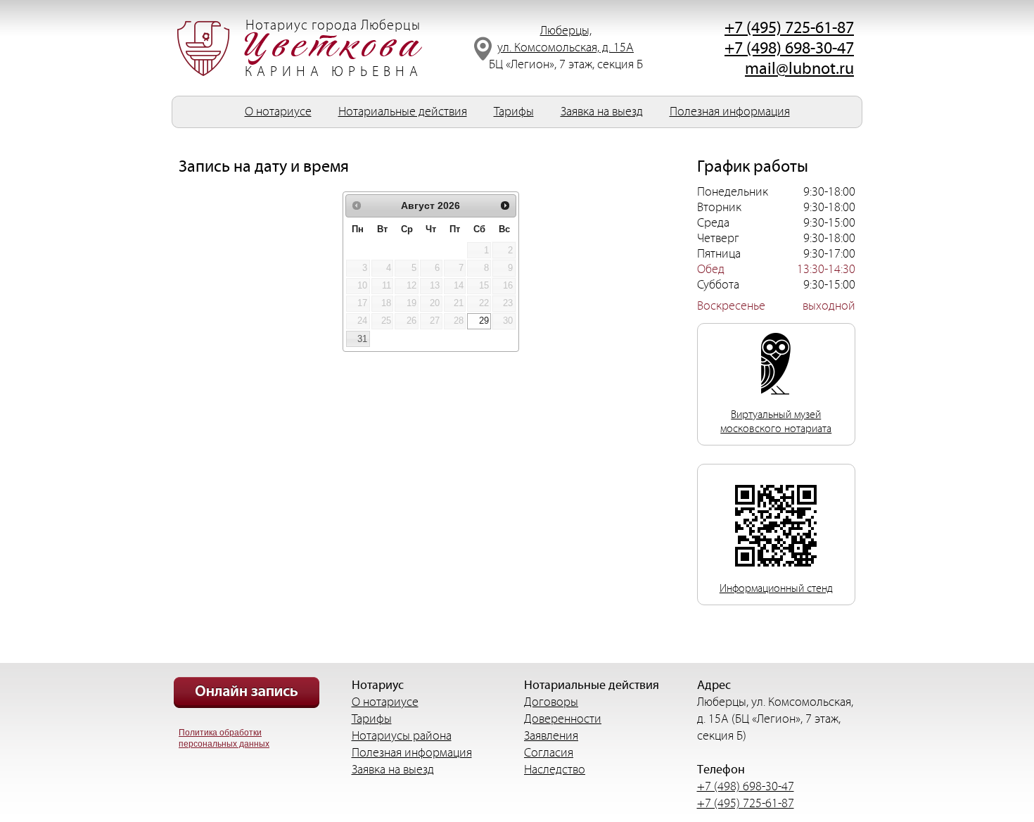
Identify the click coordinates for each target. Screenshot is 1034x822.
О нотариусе (278, 111)
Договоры (551, 702)
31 (362, 339)
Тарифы (514, 111)
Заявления (551, 735)
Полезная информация (730, 111)
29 (484, 320)
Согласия (548, 752)
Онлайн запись (246, 692)
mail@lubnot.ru (799, 69)
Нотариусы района (402, 735)
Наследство (554, 769)
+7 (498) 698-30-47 (789, 48)
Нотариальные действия (402, 111)
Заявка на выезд (602, 111)
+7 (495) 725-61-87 (789, 28)
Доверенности (562, 719)
